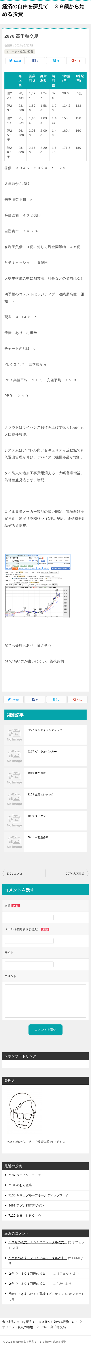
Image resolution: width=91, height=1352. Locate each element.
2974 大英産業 (75, 873)
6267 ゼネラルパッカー (42, 751)
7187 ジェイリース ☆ (24, 1175)
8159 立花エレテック (41, 794)
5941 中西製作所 (38, 837)
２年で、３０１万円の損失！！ (30, 1273)
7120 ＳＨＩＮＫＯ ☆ (24, 1215)
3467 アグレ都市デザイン (26, 1205)
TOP (41, 1322)
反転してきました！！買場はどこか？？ (36, 1293)
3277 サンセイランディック (45, 730)
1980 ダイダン (37, 816)
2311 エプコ (14, 873)
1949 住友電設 (37, 773)
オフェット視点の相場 (19, 51)
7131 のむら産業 (20, 1185)
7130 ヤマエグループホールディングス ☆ (38, 1195)
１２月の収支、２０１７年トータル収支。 (37, 1242)
